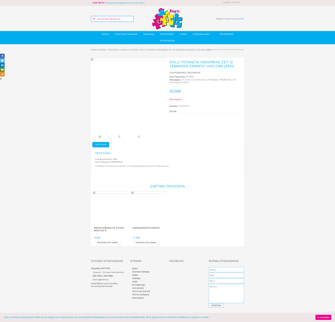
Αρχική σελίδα (98, 50)
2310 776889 (108, 276)
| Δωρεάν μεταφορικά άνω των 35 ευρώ (124, 3)
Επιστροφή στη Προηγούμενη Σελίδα (226, 50)
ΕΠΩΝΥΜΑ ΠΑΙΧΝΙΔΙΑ (140, 272)
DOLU (204, 80)
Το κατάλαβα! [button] (323, 317)
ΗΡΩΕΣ (135, 275)
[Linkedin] (2, 65)
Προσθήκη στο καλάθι (107, 243)
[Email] (2, 69)
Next (163, 95)
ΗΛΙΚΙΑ (123, 50)
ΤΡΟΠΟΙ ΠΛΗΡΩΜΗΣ (140, 295)
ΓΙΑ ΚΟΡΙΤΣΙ (183, 106)
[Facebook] (2, 56)
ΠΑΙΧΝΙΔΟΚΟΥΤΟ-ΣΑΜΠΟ (146, 228)
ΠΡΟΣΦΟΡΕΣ (225, 80)
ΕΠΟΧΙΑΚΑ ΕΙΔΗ (138, 285)
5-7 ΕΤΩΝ (195, 80)
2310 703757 (98, 2)
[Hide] (1, 79)
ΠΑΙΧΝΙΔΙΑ (213, 80)
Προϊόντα (113, 50)
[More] (2, 74)
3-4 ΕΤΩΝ (133, 50)
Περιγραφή (101, 145)
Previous (93, 95)
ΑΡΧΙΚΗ (135, 269)
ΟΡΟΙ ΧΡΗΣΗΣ (138, 288)
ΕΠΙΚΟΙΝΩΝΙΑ (137, 298)
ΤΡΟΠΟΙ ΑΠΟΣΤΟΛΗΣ (141, 291)
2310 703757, (98, 276)
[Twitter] (2, 60)
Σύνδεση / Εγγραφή (231, 2)
